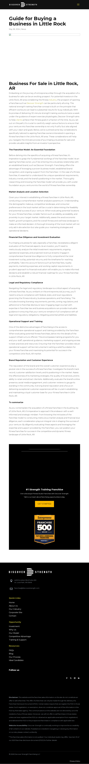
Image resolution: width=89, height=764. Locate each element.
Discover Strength (35, 103)
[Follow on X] (70, 678)
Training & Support (18, 640)
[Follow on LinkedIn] (78, 678)
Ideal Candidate (16, 660)
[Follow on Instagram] (74, 678)
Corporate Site (15, 612)
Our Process (14, 657)
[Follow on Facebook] (66, 678)
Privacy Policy (75, 761)
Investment (14, 626)
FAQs (11, 650)
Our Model (14, 633)
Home (12, 602)
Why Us (12, 630)
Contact (12, 616)
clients (19, 120)
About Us (13, 606)
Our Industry (15, 609)
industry (52, 100)
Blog (11, 654)
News (23, 29)
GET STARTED (44, 504)
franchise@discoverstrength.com (26, 588)
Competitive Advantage (20, 636)
